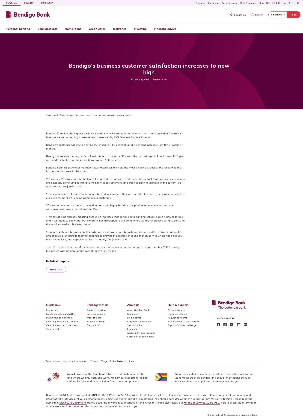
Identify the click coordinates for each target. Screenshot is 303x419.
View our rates (53, 328)
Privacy (94, 361)
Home (48, 115)
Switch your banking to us (60, 317)
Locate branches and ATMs (60, 313)
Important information (75, 361)
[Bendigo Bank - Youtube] (245, 324)
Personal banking (18, 29)
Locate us (240, 15)
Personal (13, 2)
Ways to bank (94, 317)
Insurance (119, 29)
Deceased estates (177, 313)
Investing (140, 29)
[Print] (298, 3)
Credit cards (97, 29)
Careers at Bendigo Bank (140, 336)
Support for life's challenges (182, 325)
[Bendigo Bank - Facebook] (218, 324)
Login (294, 14)
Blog (261, 2)
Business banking (96, 313)
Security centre (230, 2)
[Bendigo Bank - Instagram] (225, 324)
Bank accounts (47, 29)
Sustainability (134, 325)
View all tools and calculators (62, 325)
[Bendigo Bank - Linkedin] (238, 324)
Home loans (73, 29)
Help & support (248, 2)
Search (259, 15)
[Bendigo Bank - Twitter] (231, 324)
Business (28, 2)
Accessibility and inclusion (141, 332)
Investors (132, 328)
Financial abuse (176, 310)
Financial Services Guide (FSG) (202, 402)
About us (200, 2)
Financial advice (165, 29)
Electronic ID (93, 325)
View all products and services (62, 321)
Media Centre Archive (63, 115)
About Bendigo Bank (138, 310)
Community (47, 2)
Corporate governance (139, 321)
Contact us (214, 2)
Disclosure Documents (72, 402)
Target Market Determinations (117, 361)
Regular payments (177, 317)
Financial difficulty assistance (183, 321)
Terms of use (53, 361)
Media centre (134, 317)
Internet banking (96, 321)
